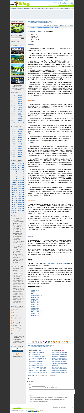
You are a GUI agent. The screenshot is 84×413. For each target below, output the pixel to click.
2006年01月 (14, 204)
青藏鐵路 (20, 97)
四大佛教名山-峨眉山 (17, 234)
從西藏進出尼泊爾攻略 (18, 301)
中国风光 (20, 107)
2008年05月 (14, 177)
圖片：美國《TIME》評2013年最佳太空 (37, 365)
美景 (43, 272)
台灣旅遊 (20, 103)
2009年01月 (14, 169)
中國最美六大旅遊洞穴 (36, 304)
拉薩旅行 (13, 135)
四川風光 (20, 99)
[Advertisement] (42, 14)
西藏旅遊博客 (17, 319)
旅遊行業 (13, 119)
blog (19, 336)
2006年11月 (14, 194)
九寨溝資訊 (20, 129)
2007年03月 (14, 190)
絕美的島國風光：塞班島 (18, 257)
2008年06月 (21, 175)
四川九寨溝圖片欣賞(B (18, 228)
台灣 (47, 8)
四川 (43, 8)
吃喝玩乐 (20, 119)
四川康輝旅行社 (18, 327)
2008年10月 (21, 171)
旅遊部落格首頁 (15, 92)
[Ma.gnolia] (54, 342)
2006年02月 (21, 202)
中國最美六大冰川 (35, 292)
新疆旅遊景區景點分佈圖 (18, 288)
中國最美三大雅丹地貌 (36, 310)
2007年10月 (21, 182)
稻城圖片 (20, 141)
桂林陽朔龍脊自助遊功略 (18, 293)
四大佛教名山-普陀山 (17, 236)
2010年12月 (21, 163)
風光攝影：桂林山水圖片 (18, 254)
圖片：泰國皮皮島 (17, 249)
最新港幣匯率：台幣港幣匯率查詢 (59, 356)
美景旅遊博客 (17, 309)
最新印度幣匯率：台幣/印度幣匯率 (59, 367)
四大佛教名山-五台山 (17, 238)
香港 (51, 8)
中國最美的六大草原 (36, 301)
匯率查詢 (13, 111)
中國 (32, 8)
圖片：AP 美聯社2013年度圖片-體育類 (37, 369)
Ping (29, 375)
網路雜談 (13, 122)
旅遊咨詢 (20, 152)
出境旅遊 (20, 149)
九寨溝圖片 (13, 131)
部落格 (18, 338)
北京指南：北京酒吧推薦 (18, 272)
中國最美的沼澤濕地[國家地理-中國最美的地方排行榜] (42, 21)
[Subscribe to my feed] (17, 355)
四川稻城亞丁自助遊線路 (18, 294)
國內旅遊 (13, 145)
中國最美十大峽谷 (35, 302)
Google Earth (21, 122)
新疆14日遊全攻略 (17, 299)
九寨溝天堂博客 (18, 317)
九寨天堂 (17, 86)
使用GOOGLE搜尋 (15, 41)
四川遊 (17, 88)
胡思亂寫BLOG (18, 322)
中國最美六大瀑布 (35, 297)
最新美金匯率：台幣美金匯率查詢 (59, 358)
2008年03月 (14, 179)
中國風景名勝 (62, 25)
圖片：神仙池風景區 (17, 231)
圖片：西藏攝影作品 (17, 218)
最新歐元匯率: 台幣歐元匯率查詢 (59, 365)
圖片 (54, 8)
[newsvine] (49, 342)
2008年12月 (21, 169)
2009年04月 (21, 165)
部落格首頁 (26, 8)
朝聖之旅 (13, 105)
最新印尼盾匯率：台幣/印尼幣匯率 (59, 361)
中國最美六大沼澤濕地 (36, 295)
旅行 (16, 338)
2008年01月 (14, 180)
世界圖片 (20, 147)
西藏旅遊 (14, 88)
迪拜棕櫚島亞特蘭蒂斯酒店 (19, 256)
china (21, 336)
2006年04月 (21, 200)
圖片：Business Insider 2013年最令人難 (38, 372)
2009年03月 (14, 167)
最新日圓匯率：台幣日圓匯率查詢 (59, 360)
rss (13, 309)
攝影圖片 (20, 115)
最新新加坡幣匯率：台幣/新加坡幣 (59, 372)
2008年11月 (14, 171)
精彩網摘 (13, 121)
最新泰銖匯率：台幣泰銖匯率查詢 (59, 369)
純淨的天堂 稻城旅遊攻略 (18, 290)
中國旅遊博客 (17, 330)
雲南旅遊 (13, 101)
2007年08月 (21, 184)
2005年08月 (21, 208)
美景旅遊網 (52, 408)
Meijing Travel (18, 325)
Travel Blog (69, 25)
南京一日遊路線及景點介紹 (19, 280)
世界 (36, 8)
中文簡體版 (13, 8)
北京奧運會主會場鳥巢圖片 (19, 247)
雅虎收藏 (16, 312)
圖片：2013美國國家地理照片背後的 (37, 356)
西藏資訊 (20, 133)
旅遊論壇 (13, 154)
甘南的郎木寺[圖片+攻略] (18, 283)
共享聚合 (16, 310)
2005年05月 (14, 212)
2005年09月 (14, 208)
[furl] (57, 342)
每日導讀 (20, 121)
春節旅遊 (20, 105)
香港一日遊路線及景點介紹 (19, 276)
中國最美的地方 (40, 31)
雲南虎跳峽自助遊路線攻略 (19, 298)
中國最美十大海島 (35, 306)
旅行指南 (13, 113)
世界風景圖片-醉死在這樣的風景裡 (59, 363)
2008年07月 (14, 175)
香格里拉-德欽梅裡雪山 (18, 291)
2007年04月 (21, 188)
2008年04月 (21, 177)
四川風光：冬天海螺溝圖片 (19, 259)
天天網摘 (16, 315)
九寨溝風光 (20, 117)
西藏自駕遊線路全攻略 (18, 296)
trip (24, 336)
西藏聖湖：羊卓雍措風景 (18, 243)
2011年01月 (14, 163)
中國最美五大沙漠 (35, 308)
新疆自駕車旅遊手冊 (17, 303)
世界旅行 (20, 95)
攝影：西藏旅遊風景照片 (18, 261)
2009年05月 (14, 165)
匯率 (58, 8)
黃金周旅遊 (13, 149)
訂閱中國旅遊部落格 (17, 356)
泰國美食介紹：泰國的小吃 (19, 268)
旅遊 (21, 338)
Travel (16, 336)
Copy (36, 375)
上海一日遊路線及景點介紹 (19, 278)
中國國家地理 (32, 31)
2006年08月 (21, 196)
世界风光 (20, 109)
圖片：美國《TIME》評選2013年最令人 (37, 358)
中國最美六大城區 (35, 311)
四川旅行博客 (17, 323)
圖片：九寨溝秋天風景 (18, 246)
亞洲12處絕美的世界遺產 (18, 221)
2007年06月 (21, 186)
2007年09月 (14, 184)
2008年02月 (21, 179)
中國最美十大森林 (35, 299)
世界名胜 (13, 109)
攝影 (62, 8)
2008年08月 (21, 173)
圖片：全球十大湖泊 (17, 230)
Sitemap (66, 8)
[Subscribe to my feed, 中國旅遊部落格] (71, 8)
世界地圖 (20, 156)
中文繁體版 (19, 8)
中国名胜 (13, 107)
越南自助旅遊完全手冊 (18, 270)
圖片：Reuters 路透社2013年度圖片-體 (37, 370)
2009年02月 (21, 167)
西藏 (39, 8)
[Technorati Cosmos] (72, 25)
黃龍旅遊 (20, 131)
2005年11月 (14, 206)
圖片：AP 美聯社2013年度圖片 (36, 363)
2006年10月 (21, 194)
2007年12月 (21, 180)
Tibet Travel (17, 314)
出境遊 (19, 89)
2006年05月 (14, 200)
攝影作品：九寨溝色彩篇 (18, 252)
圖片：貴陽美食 (16, 220)
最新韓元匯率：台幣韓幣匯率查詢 (59, 352)
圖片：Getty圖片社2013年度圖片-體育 (37, 367)
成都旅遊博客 (17, 320)
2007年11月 (14, 182)
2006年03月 (14, 202)
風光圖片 (13, 115)
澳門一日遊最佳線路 (17, 275)
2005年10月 (21, 206)
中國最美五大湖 (34, 293)
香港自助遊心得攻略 (17, 285)
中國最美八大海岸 (35, 315)
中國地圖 (13, 156)
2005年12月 (21, 204)
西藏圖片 (20, 135)
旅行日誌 (20, 113)
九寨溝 (13, 86)
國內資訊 (20, 145)
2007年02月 (21, 190)
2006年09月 (14, 196)
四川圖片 (13, 141)
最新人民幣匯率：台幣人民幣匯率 (59, 354)
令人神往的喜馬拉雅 (17, 262)
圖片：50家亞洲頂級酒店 (18, 241)
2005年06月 (21, 210)
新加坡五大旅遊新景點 (18, 281)
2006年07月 (14, 198)
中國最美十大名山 (35, 290)
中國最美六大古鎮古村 (36, 313)
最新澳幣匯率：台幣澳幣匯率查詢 (59, 370)
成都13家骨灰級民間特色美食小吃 (36, 352)
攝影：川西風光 (16, 251)
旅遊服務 (13, 152)
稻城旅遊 (22, 88)
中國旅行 (13, 95)
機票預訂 (13, 150)
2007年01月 (14, 192)
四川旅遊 (13, 99)
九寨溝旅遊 (13, 129)
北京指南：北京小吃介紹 (18, 273)
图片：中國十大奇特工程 (34, 354)
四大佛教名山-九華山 (17, 233)
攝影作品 (13, 117)
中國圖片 (13, 147)
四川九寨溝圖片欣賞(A (18, 226)
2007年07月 (14, 186)
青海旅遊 (20, 101)
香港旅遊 (13, 103)
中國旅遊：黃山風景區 (18, 239)
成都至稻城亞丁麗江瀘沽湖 (19, 286)
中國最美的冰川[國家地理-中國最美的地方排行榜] (41, 22)
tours (14, 336)
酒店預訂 (20, 150)
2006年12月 (21, 192)
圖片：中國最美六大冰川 (18, 225)
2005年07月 (14, 210)
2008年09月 (14, 173)
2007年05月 (14, 188)
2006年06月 (21, 198)
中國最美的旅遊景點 (17, 223)
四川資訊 (20, 139)
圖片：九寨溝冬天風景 (18, 244)
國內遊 (16, 89)
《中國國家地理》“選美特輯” (49, 263)
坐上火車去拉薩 (18, 328)
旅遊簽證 (20, 111)
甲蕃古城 (22, 86)
